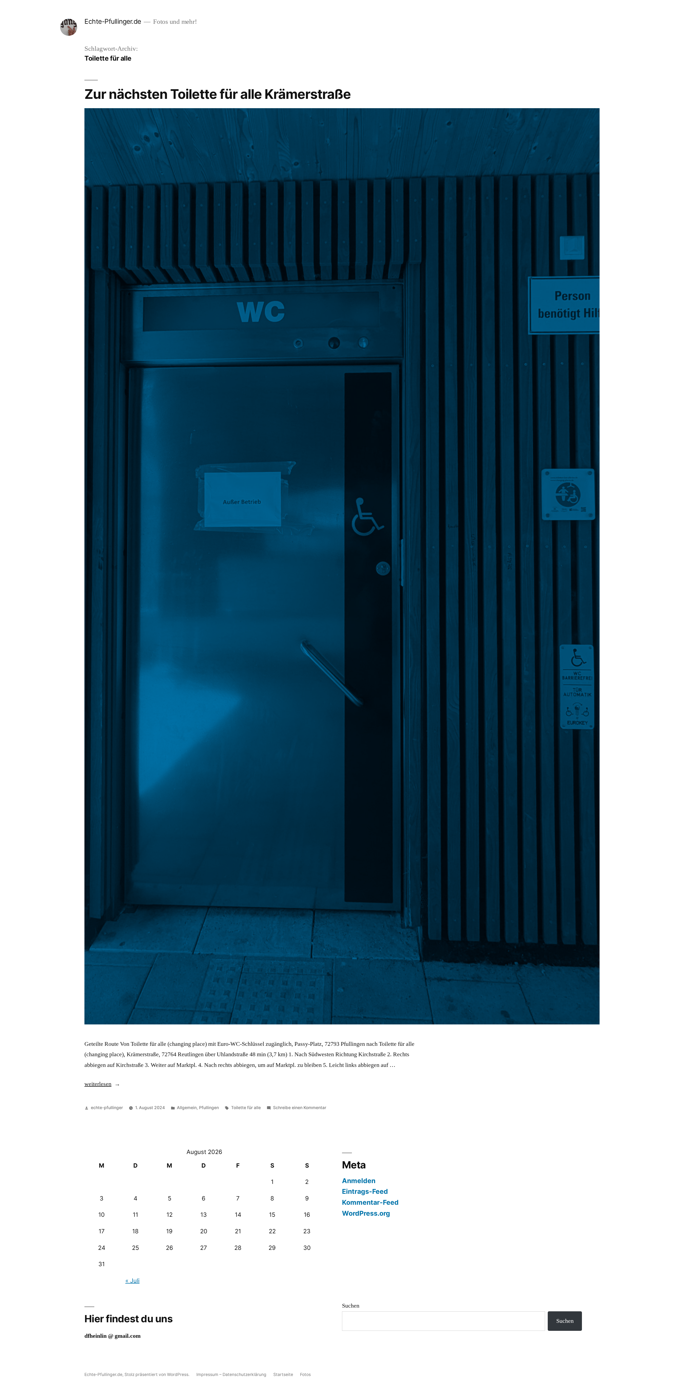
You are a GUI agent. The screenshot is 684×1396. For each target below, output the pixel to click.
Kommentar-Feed (370, 1202)
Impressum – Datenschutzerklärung (231, 1374)
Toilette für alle (246, 1107)
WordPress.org (366, 1213)
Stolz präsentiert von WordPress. (158, 1374)
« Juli (132, 1280)
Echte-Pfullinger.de (112, 21)
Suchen (350, 1305)
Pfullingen (209, 1107)
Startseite (283, 1374)
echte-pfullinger (107, 1107)
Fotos (305, 1374)
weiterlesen (101, 1084)
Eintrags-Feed (365, 1191)
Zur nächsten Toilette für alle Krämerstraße (217, 94)
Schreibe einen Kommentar (299, 1107)
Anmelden (358, 1181)
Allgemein (187, 1107)
